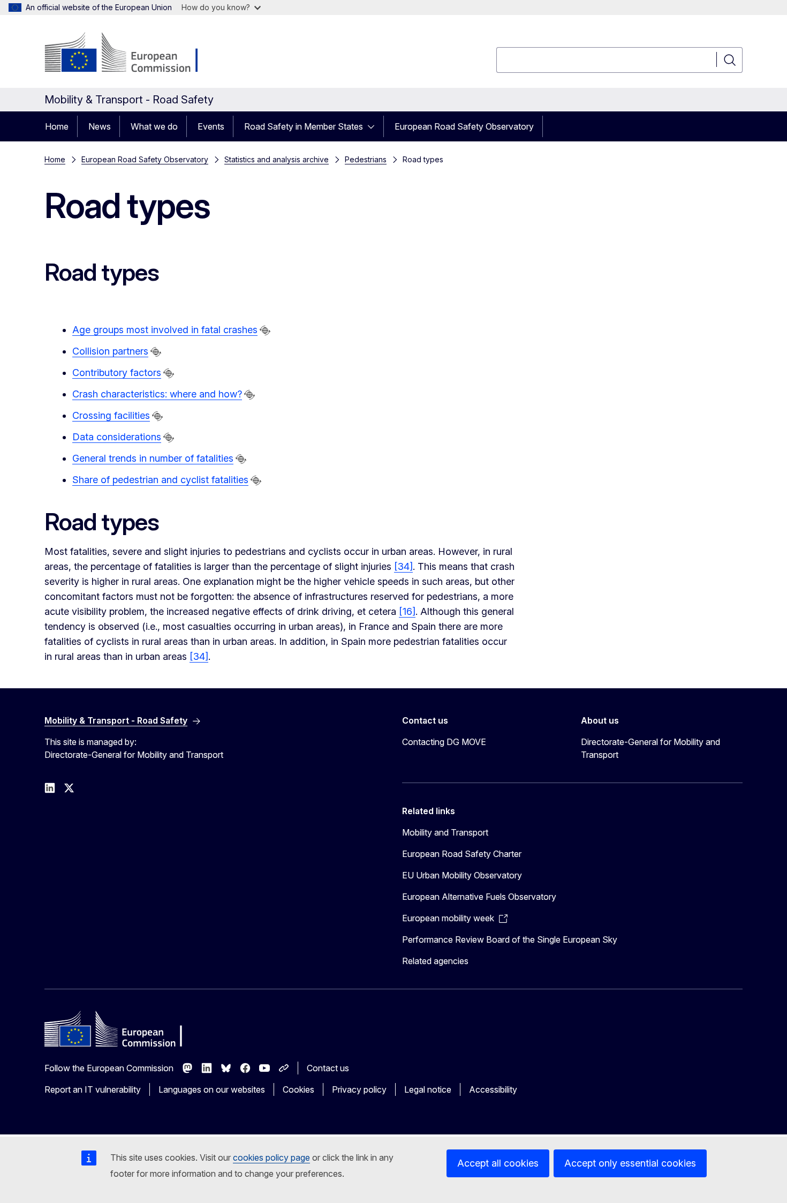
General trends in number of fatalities (152, 458)
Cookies (298, 1089)
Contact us (328, 1068)
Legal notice (427, 1089)
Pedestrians (366, 159)
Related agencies (435, 961)
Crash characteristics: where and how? (157, 394)
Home (57, 126)
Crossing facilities (111, 415)
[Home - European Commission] (130, 53)
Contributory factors (116, 372)
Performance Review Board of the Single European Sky (509, 939)
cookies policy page (271, 1157)
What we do (154, 126)
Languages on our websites (211, 1089)
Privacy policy (359, 1089)
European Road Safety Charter (461, 853)
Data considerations (116, 436)
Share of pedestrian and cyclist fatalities (160, 479)
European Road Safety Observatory (464, 126)
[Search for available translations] (265, 330)
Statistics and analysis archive (276, 159)
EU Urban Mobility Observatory (462, 875)
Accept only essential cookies (630, 1163)
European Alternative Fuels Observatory (479, 896)
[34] (403, 566)
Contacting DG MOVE (444, 741)
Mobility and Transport (445, 832)
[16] (407, 611)
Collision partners (110, 351)
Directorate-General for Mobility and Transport (650, 748)
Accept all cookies (498, 1163)
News (99, 126)
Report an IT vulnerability (92, 1089)
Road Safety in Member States (303, 126)
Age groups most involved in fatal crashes (165, 329)
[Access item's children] (374, 126)
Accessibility (493, 1089)
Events (211, 126)
